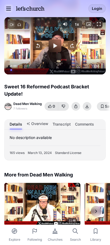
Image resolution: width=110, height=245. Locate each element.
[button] (65, 24)
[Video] (12, 24)
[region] (55, 45)
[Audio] (19, 24)
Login (97, 8)
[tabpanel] (55, 145)
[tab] (16, 124)
